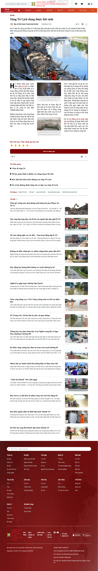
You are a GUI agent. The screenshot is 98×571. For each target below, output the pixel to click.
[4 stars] (23, 146)
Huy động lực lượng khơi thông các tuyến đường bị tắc (32, 267)
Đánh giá (10, 497)
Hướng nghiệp (28, 490)
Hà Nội (9, 459)
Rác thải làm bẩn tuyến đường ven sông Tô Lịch (31, 179)
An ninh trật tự (11, 469)
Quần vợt (78, 487)
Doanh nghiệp (62, 469)
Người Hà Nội (28, 462)
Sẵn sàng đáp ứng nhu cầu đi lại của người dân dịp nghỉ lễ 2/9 (35, 219)
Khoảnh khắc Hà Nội (30, 466)
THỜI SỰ (28, 10)
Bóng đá (77, 483)
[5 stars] (27, 146)
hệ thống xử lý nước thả (69, 192)
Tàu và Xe (10, 480)
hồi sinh (31, 192)
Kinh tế (60, 455)
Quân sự (43, 462)
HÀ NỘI (38, 10)
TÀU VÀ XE (83, 10)
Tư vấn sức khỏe (63, 490)
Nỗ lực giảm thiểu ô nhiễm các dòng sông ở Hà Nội (32, 174)
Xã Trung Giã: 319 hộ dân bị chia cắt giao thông (30, 315)
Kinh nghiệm (79, 473)
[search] (7, 4)
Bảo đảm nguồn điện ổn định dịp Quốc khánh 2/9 (30, 412)
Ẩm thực (26, 469)
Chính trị (9, 462)
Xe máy (9, 490)
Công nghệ (10, 473)
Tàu (8, 487)
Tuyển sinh (27, 487)
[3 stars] (19, 146)
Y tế (59, 483)
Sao (8, 511)
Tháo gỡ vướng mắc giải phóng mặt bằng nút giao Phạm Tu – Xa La (35, 204)
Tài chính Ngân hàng (64, 466)
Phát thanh (27, 511)
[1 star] (11, 146)
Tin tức (43, 459)
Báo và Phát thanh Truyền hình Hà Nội (26, 24)
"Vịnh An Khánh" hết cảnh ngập (23, 379)
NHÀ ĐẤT (71, 10)
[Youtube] (82, 4)
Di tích (43, 490)
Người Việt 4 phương (47, 469)
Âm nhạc (9, 522)
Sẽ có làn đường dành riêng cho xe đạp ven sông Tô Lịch (35, 185)
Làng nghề (44, 487)
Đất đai (77, 469)
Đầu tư (77, 462)
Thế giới (44, 455)
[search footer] (9, 449)
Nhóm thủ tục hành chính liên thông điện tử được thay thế (34, 363)
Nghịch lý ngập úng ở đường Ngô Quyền (26, 283)
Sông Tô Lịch (22, 192)
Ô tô (8, 483)
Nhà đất (78, 455)
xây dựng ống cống (54, 192)
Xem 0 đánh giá (49, 151)
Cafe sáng (61, 462)
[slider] (49, 73)
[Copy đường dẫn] (86, 24)
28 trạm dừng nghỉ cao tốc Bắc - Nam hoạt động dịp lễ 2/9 (33, 235)
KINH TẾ (60, 10)
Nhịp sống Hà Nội (29, 459)
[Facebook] (76, 4)
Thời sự (9, 455)
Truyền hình (27, 508)
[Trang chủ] (19, 10)
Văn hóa (44, 480)
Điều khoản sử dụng (31, 535)
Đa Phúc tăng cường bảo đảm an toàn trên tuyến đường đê (34, 347)
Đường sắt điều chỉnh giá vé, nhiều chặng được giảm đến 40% (35, 251)
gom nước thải (41, 192)
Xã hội (12, 15)
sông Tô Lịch (22, 86)
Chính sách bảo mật (40, 534)
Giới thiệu (24, 534)
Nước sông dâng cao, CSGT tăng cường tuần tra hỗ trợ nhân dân (35, 300)
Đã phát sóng (28, 504)
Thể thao (78, 480)
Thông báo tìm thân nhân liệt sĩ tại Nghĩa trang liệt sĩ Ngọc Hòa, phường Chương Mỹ (34, 332)
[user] (90, 4)
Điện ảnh (9, 515)
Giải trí (9, 504)
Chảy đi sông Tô (18, 168)
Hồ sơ (43, 466)
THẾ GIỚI (49, 10)
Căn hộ (77, 466)
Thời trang (10, 518)
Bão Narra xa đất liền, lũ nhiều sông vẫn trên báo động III (34, 396)
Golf (76, 490)
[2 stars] (15, 146)
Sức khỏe (61, 480)
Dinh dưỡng (61, 487)
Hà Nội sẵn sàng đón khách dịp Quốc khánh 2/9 (29, 428)
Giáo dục (27, 480)
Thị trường (10, 494)
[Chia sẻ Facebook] (82, 24)
